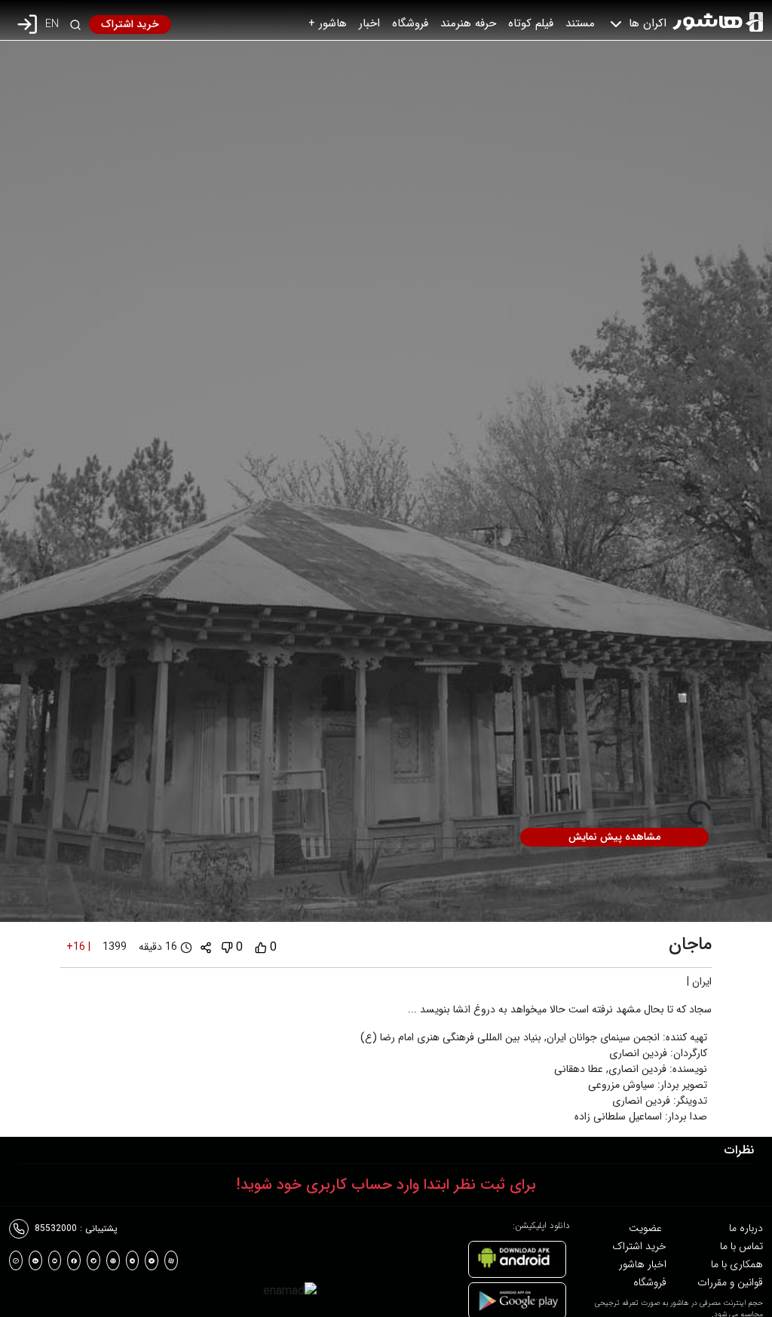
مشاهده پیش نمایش (614, 836)
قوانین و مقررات (730, 1282)
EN (52, 24)
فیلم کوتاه (530, 23)
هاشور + (327, 23)
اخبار (369, 23)
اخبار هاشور (642, 1264)
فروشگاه (410, 23)
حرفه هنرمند (468, 23)
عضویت (645, 1228)
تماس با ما (741, 1246)
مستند (580, 23)
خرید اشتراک (130, 24)
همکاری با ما (737, 1264)
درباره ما (746, 1228)
